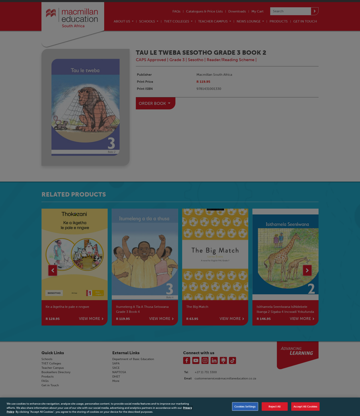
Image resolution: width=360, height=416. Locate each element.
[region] (180, 406)
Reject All (275, 406)
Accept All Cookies (305, 406)
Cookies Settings (245, 406)
